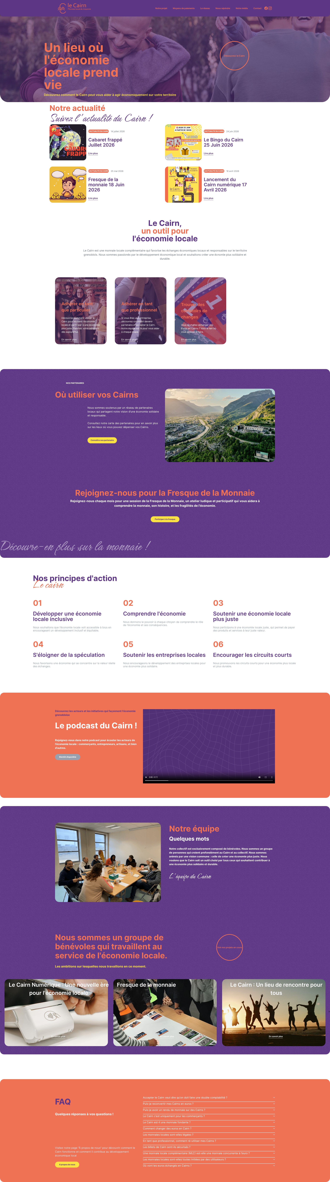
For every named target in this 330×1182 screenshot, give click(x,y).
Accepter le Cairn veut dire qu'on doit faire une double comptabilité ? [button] (185, 1097)
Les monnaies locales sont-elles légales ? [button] (168, 1134)
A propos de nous (67, 1164)
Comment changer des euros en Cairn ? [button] (167, 1128)
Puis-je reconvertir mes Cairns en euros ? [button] (168, 1103)
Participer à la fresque (165, 519)
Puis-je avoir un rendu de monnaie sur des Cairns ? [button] (174, 1109)
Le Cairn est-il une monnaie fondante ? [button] (167, 1122)
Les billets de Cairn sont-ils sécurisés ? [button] (166, 1147)
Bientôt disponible (67, 757)
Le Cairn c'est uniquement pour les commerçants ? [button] (174, 1116)
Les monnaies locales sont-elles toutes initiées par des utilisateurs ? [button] (184, 1159)
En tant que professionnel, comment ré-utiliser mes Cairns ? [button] (179, 1140)
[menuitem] (161, 8)
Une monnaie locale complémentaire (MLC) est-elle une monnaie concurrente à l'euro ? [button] (196, 1153)
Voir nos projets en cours (229, 947)
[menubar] (208, 8)
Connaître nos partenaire (102, 440)
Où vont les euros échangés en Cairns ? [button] (167, 1165)
